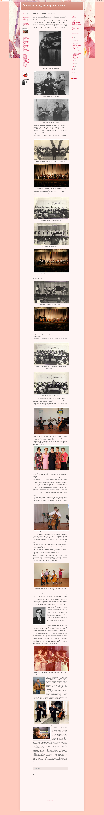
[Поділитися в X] (37, 768)
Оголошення (25, 23)
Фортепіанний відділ (75, 28)
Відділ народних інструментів (77, 24)
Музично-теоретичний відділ (76, 27)
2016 (73, 74)
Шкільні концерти (26, 24)
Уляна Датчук (74, 78)
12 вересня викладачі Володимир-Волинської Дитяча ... (77, 57)
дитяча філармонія (26, 17)
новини (24, 21)
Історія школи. (74, 17)
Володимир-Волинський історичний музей (26, 49)
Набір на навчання (75, 13)
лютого (74, 64)
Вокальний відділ (74, 25)
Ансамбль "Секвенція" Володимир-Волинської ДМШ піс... (77, 47)
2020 (73, 68)
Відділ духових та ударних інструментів (76, 21)
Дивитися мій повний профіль (76, 80)
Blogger (66, 807)
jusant (58, 807)
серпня (74, 61)
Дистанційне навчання (75, 33)
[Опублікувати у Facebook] (38, 768)
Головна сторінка (50, 800)
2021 (73, 37)
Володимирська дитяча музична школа (43, 5)
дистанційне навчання (25, 15)
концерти (24, 20)
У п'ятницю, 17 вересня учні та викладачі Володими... (77, 54)
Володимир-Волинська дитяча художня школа (26, 59)
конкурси (24, 19)
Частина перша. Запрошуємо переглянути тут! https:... (77, 44)
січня (74, 66)
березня (74, 63)
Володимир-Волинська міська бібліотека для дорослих (26, 42)
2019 (73, 69)
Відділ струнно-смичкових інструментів (76, 23)
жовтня (74, 38)
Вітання (24, 13)
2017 (73, 72)
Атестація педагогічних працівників (75, 31)
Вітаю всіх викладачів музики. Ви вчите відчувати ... (76, 51)
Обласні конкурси (75, 29)
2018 (73, 71)
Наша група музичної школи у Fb (26, 38)
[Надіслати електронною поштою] (35, 768)
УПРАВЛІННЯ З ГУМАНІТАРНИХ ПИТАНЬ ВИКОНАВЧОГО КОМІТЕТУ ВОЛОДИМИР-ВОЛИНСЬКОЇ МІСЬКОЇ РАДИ (26, 65)
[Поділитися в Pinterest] (39, 768)
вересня (74, 60)
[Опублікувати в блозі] (36, 768)
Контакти (73, 16)
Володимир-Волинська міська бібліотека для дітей (26, 46)
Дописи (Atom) (40, 802)
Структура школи (74, 18)
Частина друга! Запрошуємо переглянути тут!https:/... (77, 41)
